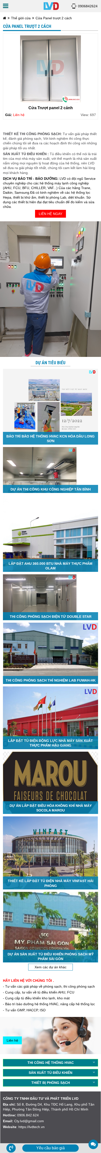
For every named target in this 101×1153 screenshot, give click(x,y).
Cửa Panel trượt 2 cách (54, 18)
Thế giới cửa (21, 18)
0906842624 (88, 6)
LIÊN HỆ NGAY (50, 214)
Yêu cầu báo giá (50, 1148)
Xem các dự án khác (50, 967)
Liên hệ (12, 1040)
